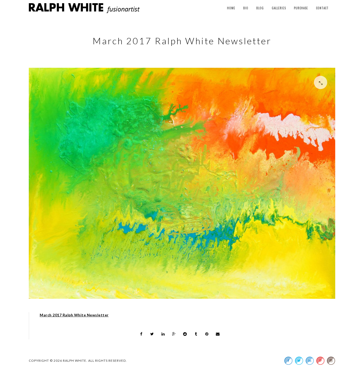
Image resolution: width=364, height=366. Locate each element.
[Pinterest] (320, 360)
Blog (260, 8)
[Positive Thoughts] (182, 184)
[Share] (141, 334)
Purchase (301, 8)
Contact (322, 8)
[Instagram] (331, 360)
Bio (245, 8)
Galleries (279, 8)
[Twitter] (299, 360)
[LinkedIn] (309, 360)
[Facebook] (288, 360)
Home (231, 8)
